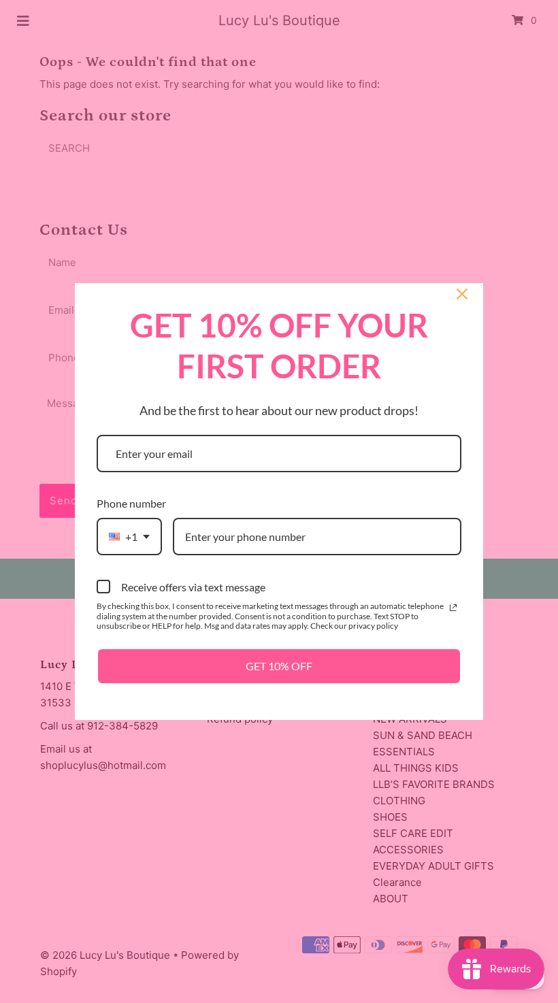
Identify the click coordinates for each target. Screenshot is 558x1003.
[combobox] (129, 536)
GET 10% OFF (279, 665)
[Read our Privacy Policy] (453, 607)
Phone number (131, 503)
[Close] (462, 294)
